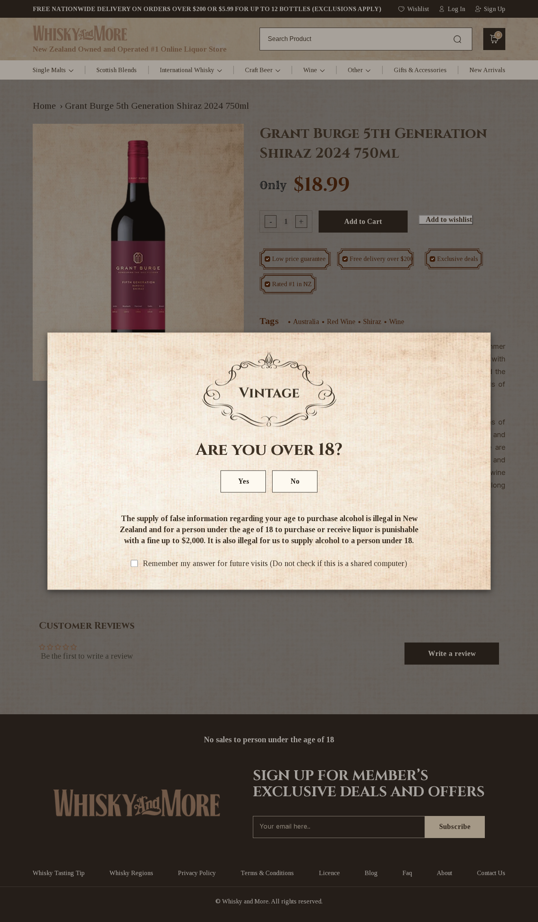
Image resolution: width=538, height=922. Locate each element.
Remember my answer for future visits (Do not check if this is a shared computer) (275, 563)
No (295, 481)
